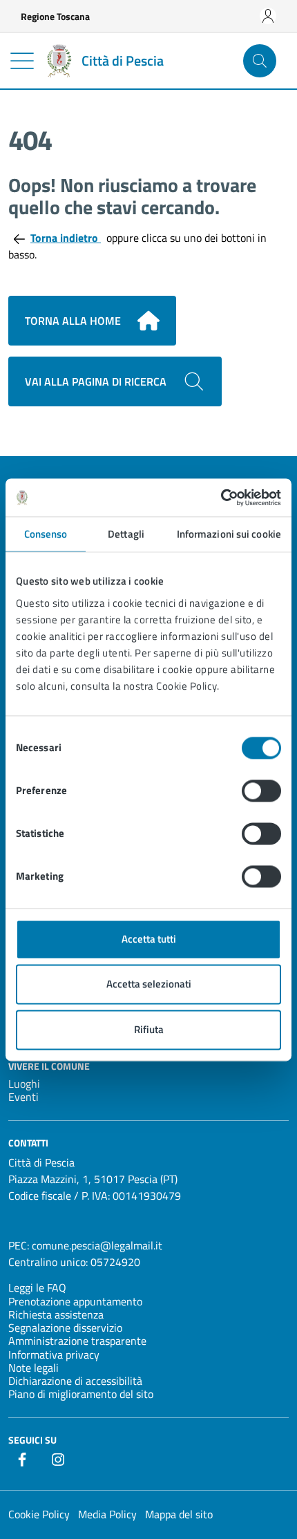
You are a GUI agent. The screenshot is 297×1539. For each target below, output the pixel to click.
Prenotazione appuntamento (75, 1301)
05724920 (115, 1262)
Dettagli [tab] (126, 534)
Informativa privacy (53, 1354)
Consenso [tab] (46, 534)
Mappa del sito (179, 1514)
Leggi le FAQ (37, 1287)
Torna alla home (73, 320)
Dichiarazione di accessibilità (75, 1380)
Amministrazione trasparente (77, 1340)
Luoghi (24, 1083)
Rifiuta (149, 1029)
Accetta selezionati (148, 984)
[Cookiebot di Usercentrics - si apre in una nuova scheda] (220, 498)
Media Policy (107, 1514)
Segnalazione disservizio (65, 1327)
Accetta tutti (149, 939)
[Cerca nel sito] (259, 60)
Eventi (23, 1096)
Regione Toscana (55, 16)
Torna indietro (65, 237)
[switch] (261, 791)
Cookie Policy (39, 1514)
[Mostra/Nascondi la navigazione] (22, 61)
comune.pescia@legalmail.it (97, 1245)
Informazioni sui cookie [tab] (229, 534)
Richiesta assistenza (56, 1314)
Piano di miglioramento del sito (80, 1394)
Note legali (33, 1367)
